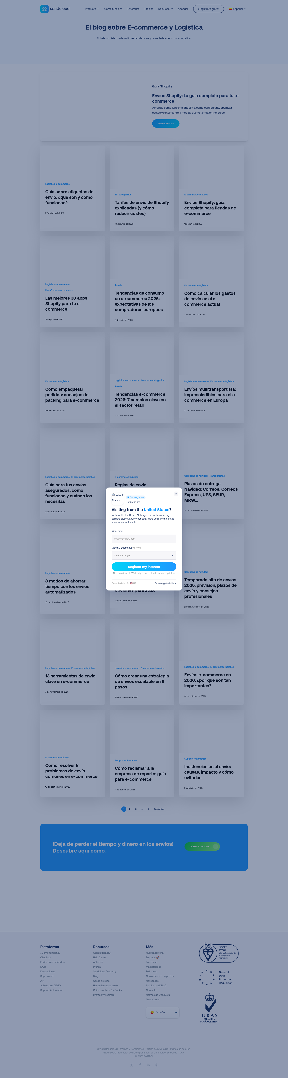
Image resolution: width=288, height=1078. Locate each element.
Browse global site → (165, 583)
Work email (118, 531)
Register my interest (144, 567)
